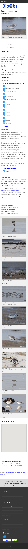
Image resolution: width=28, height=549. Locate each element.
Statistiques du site (6, 515)
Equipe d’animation (6, 523)
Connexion (4, 498)
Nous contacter (6, 529)
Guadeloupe (8, 115)
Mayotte (7, 107)
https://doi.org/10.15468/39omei (8, 183)
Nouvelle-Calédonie (9, 110)
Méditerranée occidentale (11, 86)
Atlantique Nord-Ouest (10, 99)
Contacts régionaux (6, 526)
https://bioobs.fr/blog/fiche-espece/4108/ (13, 485)
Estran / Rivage (8, 171)
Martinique (7, 118)
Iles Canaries (8, 123)
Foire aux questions (6, 512)
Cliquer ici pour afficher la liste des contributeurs (11, 455)
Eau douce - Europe (9, 94)
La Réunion (7, 104)
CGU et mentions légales (8, 506)
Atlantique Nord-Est (9, 96)
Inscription (4, 495)
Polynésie (7, 112)
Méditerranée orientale (10, 91)
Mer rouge (7, 120)
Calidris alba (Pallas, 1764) (11, 179)
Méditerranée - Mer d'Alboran (12, 88)
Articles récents (5, 509)
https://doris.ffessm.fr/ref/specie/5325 (10, 190)
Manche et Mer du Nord (10, 102)
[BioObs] (8, 6)
